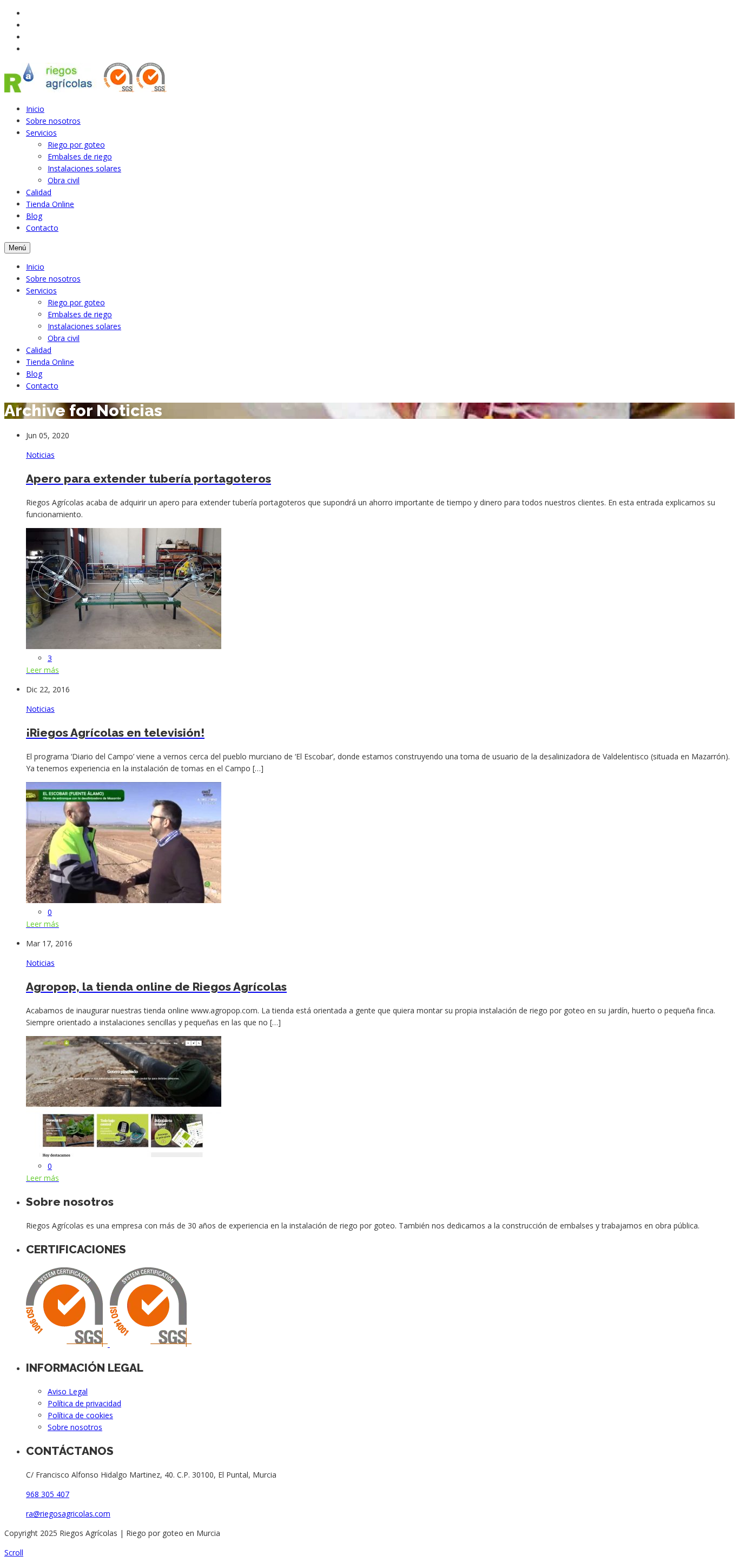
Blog (34, 216)
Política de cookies (80, 1415)
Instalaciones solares (84, 168)
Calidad (38, 192)
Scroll (13, 1552)
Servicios (41, 133)
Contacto (42, 228)
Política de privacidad (84, 1403)
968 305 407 (47, 1494)
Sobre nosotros (53, 121)
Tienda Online (50, 204)
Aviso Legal (68, 1391)
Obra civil (64, 180)
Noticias (40, 455)
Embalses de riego (80, 156)
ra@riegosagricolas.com (68, 1513)
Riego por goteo (76, 144)
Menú (17, 248)
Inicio (35, 109)
